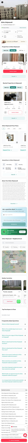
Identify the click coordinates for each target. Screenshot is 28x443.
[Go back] (2, 2)
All (3, 128)
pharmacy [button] (15, 247)
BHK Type (21, 50)
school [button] (23, 247)
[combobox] (15, 242)
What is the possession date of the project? (12, 220)
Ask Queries (14, 224)
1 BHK (8, 128)
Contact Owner (13, 71)
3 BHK (20, 128)
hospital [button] (7, 247)
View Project (10, 301)
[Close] (25, 427)
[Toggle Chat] (25, 435)
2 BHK (14, 128)
